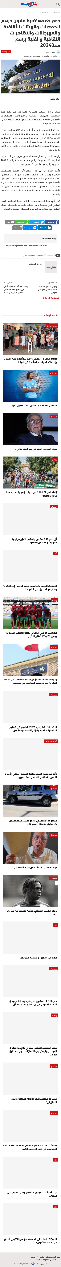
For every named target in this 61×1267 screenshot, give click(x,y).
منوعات (53, 373)
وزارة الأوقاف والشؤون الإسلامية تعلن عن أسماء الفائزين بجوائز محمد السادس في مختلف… (30, 681)
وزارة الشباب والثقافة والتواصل (33, 255)
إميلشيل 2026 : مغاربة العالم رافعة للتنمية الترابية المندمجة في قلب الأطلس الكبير (30, 1147)
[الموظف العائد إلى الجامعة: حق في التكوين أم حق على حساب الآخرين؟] (30, 1219)
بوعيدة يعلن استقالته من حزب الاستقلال (35, 867)
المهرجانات (50, 255)
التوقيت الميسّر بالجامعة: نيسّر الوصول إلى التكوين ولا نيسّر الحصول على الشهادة (30, 587)
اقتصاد (54, 506)
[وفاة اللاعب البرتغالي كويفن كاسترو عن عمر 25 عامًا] (30, 891)
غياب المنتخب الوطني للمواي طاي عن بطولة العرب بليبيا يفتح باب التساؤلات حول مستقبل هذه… (33, 1051)
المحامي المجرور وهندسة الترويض (38, 957)
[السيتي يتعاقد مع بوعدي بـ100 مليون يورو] (30, 386)
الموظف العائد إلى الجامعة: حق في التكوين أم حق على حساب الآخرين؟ (30, 1240)
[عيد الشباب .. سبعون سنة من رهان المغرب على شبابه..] (30, 1173)
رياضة (54, 460)
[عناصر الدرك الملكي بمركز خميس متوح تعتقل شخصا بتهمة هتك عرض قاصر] (30, 801)
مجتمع (54, 416)
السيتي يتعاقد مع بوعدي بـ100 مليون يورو (34, 405)
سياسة (54, 694)
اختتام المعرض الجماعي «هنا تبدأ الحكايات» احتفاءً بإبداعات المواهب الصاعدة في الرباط (30, 360)
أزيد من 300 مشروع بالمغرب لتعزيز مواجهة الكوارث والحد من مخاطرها (34, 540)
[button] (52, 222)
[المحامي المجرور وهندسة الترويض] (30, 938)
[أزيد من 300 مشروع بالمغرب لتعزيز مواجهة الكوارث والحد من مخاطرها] (30, 519)
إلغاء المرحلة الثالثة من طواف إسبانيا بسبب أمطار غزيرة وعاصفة (31, 494)
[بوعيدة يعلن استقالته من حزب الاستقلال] (30, 848)
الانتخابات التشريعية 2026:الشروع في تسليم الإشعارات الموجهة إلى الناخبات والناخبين (33, 728)
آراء (55, 553)
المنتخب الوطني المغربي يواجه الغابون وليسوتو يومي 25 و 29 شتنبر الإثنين (31, 634)
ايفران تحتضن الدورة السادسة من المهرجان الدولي (47, 289)
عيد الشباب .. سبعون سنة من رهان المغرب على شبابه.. (32, 1194)
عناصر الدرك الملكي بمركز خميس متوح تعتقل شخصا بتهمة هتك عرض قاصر (33, 822)
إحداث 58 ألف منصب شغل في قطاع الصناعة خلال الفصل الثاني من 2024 (16, 289)
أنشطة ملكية (51, 741)
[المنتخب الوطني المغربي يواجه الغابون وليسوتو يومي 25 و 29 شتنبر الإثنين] (30, 613)
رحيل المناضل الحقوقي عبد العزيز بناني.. (36, 448)
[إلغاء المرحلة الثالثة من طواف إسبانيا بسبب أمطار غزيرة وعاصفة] (30, 472)
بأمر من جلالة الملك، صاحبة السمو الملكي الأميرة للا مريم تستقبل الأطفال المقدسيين (31, 775)
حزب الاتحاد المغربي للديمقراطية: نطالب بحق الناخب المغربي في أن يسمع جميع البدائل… (33, 1002)
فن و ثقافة (6, 51)
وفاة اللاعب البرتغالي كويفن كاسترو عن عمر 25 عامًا (32, 912)
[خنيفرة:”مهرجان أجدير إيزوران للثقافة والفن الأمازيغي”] (30, 1079)
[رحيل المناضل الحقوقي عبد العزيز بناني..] (30, 429)
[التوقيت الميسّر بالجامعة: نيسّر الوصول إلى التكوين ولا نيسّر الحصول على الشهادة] (30, 566)
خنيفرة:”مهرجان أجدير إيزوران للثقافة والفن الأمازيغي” (34, 1100)
